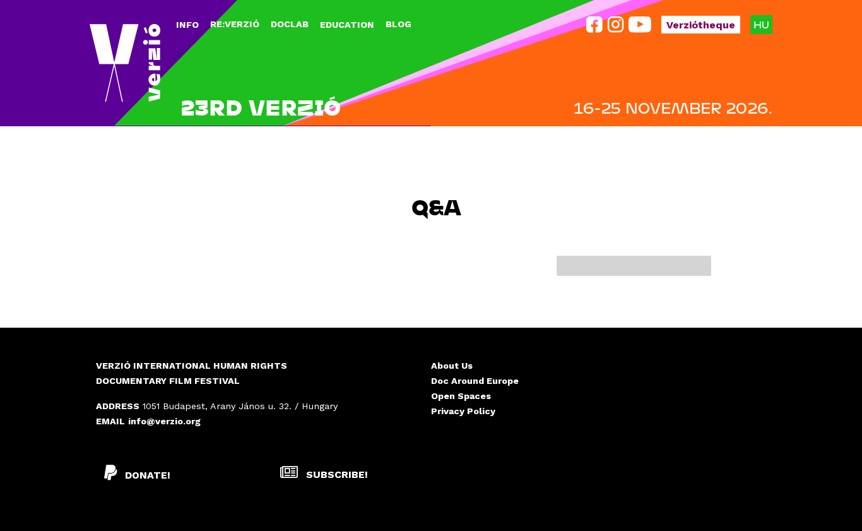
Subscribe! (335, 474)
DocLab (290, 24)
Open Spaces (461, 396)
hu (761, 24)
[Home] (125, 63)
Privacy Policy (463, 411)
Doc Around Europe (475, 381)
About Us (452, 366)
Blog (398, 24)
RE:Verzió (234, 24)
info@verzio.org (164, 421)
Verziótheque (700, 25)
